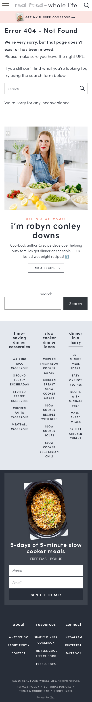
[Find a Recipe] (46, 168)
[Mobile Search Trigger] (86, 7)
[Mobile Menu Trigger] (6, 7)
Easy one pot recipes (75, 379)
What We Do (18, 637)
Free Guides (46, 664)
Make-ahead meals (76, 417)
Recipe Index (63, 691)
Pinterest (73, 645)
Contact (18, 653)
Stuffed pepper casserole (19, 396)
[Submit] (82, 88)
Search (46, 293)
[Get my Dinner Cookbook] (20, 17)
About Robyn (18, 645)
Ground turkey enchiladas (19, 379)
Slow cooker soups (49, 430)
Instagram (73, 637)
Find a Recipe (44, 268)
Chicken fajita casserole (19, 412)
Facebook (73, 653)
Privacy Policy (28, 686)
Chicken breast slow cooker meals (49, 389)
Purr (52, 697)
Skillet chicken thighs (75, 433)
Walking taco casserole (19, 363)
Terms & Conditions (34, 691)
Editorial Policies (58, 686)
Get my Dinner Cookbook (48, 17)
